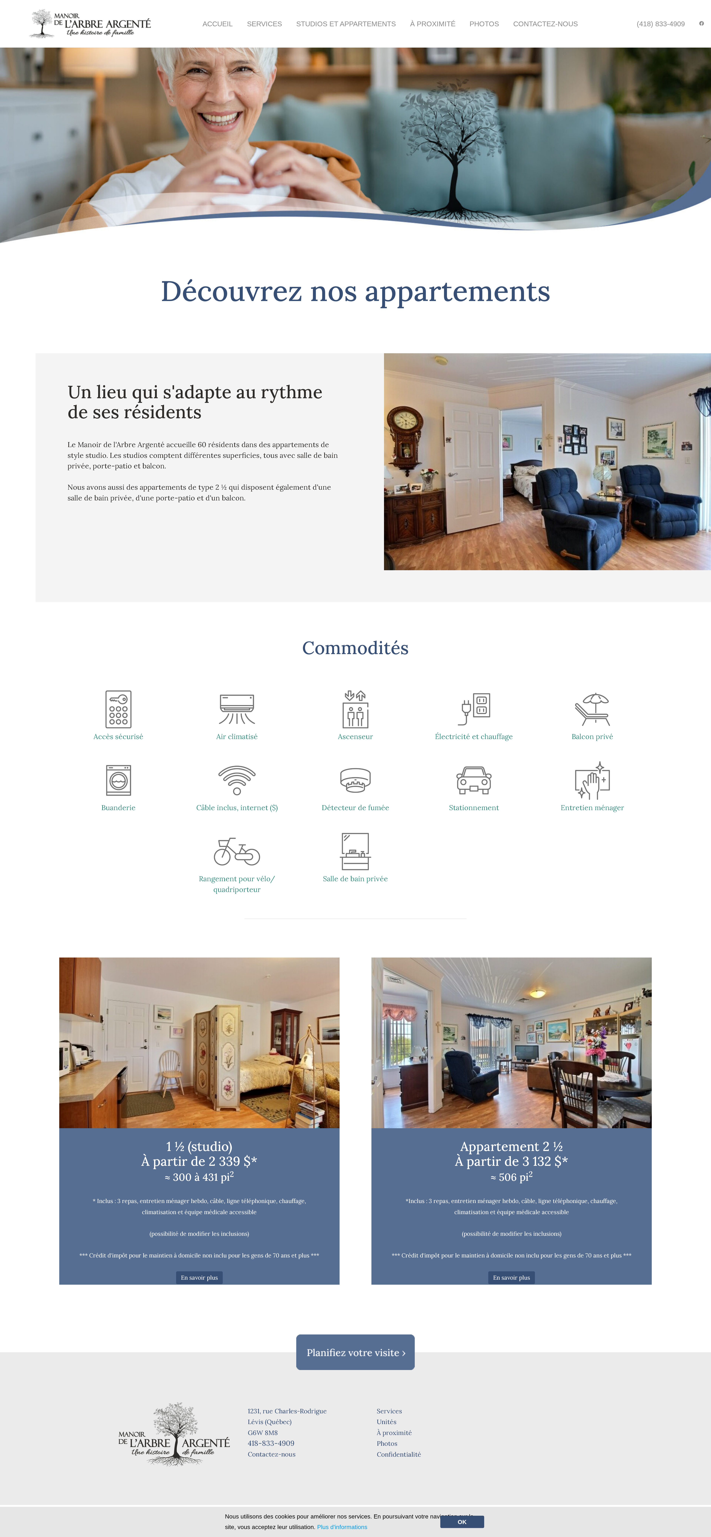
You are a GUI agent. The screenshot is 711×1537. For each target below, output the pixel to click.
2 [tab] (188, 1124)
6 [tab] (210, 1124)
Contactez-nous (545, 24)
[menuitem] (661, 24)
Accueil (218, 24)
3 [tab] (194, 1124)
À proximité (432, 24)
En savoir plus (199, 1277)
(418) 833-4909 (661, 24)
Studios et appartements (346, 24)
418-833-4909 (271, 1443)
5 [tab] (205, 1124)
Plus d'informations (342, 1527)
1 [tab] (183, 1124)
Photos (484, 24)
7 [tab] (216, 1124)
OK (462, 1521)
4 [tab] (199, 1124)
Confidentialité (399, 1454)
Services (264, 24)
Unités (386, 1422)
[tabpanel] (199, 1043)
